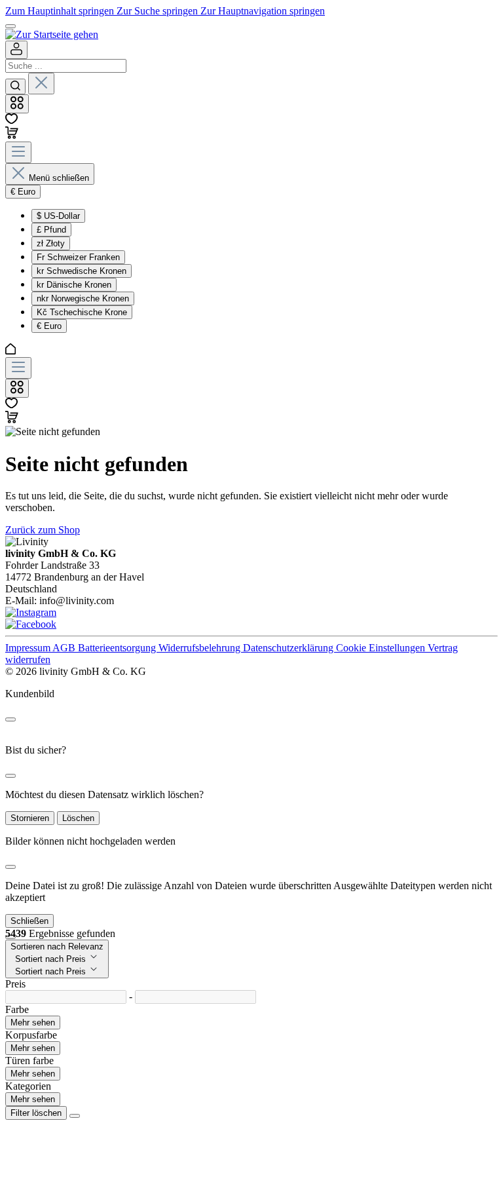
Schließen (29, 921)
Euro (49, 326)
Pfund (51, 230)
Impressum (28, 647)
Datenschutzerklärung (289, 647)
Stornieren (29, 818)
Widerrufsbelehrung (200, 647)
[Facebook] (30, 624)
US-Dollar (58, 216)
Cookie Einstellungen (382, 647)
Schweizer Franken (78, 257)
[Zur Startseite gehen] (51, 34)
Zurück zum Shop (42, 529)
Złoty (51, 243)
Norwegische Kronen (83, 298)
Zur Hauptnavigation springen (262, 10)
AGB (65, 647)
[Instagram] (30, 612)
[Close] (10, 719)
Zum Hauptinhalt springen (61, 10)
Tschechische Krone (82, 312)
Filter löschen (36, 1113)
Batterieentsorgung (118, 647)
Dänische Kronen (74, 285)
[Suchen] (15, 86)
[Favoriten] (11, 120)
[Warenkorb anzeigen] (11, 419)
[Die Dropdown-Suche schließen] (41, 83)
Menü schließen (59, 178)
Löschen (78, 818)
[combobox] (65, 66)
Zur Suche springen (158, 10)
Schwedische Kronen (81, 271)
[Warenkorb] (11, 135)
